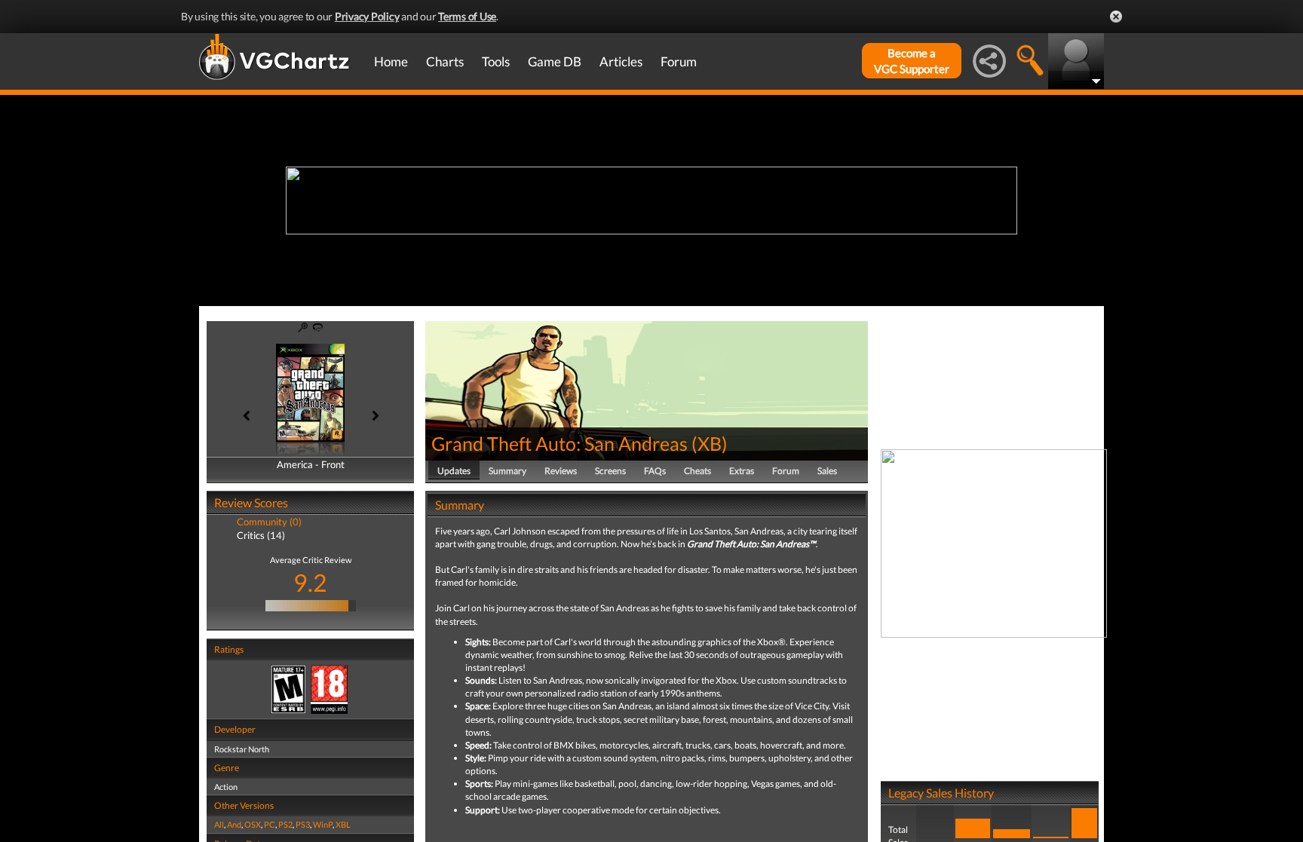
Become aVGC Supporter (911, 60)
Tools (496, 61)
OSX (252, 824)
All (219, 824)
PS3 (303, 824)
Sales (827, 470)
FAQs (655, 470)
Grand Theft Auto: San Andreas (559, 443)
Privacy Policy (367, 16)
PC (269, 824)
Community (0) (269, 522)
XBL (343, 824)
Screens (610, 470)
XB (709, 443)
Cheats (697, 470)
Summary (507, 470)
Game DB (554, 61)
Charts (445, 61)
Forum (679, 61)
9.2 (310, 582)
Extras (741, 470)
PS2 (285, 824)
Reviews (560, 470)
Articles (620, 61)
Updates (454, 470)
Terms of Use (467, 16)
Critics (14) (261, 535)
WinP (323, 824)
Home (391, 61)
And (234, 824)
